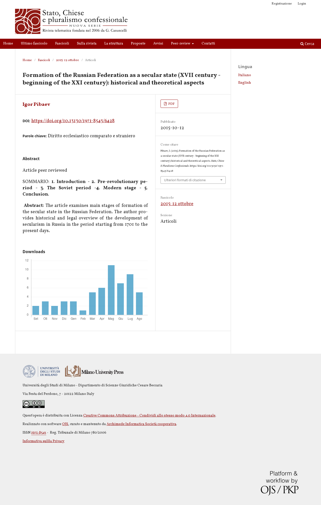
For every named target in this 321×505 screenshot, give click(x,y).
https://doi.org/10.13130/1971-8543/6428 (73, 121)
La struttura (113, 43)
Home (8, 43)
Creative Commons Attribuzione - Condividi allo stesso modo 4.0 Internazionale (149, 415)
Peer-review (181, 43)
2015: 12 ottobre (67, 60)
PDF (171, 104)
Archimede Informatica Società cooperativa (141, 424)
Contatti (208, 43)
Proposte (138, 43)
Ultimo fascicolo (34, 43)
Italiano (244, 75)
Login (302, 4)
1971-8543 (38, 432)
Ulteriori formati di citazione (185, 180)
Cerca (309, 43)
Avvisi (158, 43)
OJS (65, 424)
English (244, 82)
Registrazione (282, 4)
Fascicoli (62, 43)
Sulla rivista (87, 43)
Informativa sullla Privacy (43, 441)
